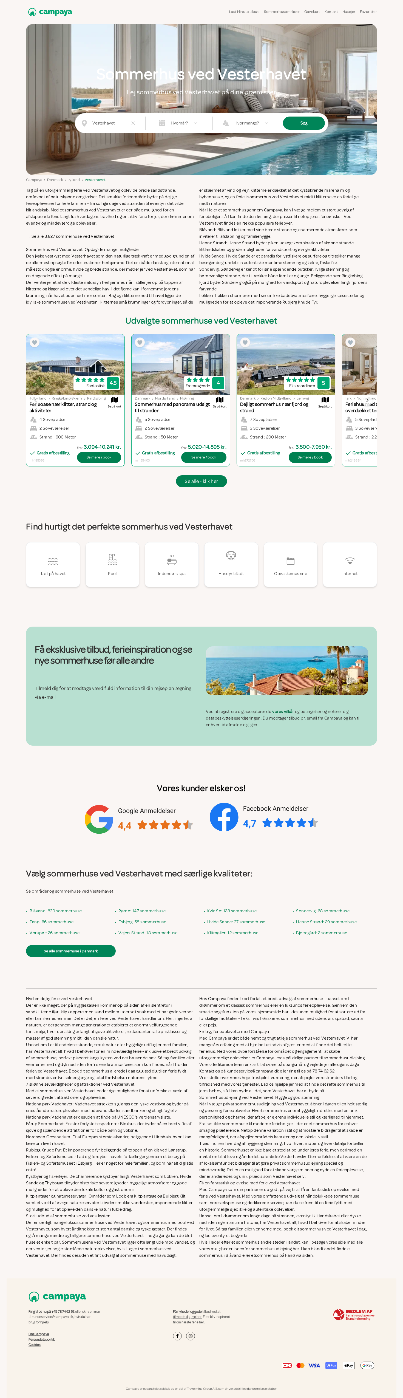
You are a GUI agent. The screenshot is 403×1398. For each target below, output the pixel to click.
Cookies (35, 1345)
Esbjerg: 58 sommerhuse (142, 922)
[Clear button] (133, 123)
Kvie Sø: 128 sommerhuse (232, 911)
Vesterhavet (95, 179)
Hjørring (187, 398)
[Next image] (367, 400)
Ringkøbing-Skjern (67, 398)
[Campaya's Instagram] (190, 1336)
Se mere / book (99, 457)
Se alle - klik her (201, 481)
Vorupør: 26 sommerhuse (55, 933)
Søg (303, 123)
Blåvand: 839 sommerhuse (56, 911)
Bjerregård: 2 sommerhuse (321, 933)
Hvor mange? (246, 123)
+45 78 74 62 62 (63, 1311)
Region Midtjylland (275, 398)
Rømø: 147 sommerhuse (142, 911)
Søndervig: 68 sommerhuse (323, 911)
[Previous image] (35, 400)
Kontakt (331, 11)
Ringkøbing (96, 398)
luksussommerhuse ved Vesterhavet (101, 1222)
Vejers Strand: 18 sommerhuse (147, 933)
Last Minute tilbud (244, 11)
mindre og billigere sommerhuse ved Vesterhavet (97, 1235)
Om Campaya (39, 1334)
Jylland (74, 179)
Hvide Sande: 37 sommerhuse (236, 922)
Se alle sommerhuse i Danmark (71, 951)
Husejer (348, 11)
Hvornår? (179, 123)
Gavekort (312, 11)
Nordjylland (165, 398)
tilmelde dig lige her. (187, 1317)
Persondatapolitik (42, 1339)
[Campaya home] (49, 12)
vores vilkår (283, 711)
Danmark (55, 179)
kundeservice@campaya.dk (52, 1317)
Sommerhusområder (282, 11)
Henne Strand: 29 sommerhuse (326, 922)
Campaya (34, 179)
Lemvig (303, 398)
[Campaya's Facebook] (177, 1336)
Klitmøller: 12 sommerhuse (232, 933)
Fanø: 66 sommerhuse (51, 922)
